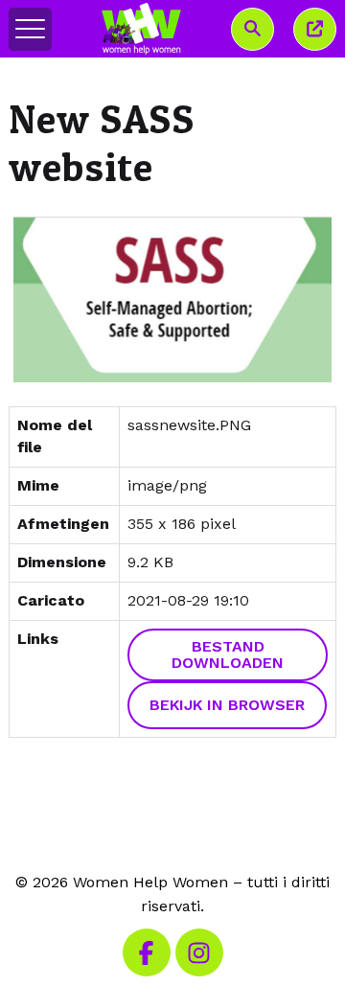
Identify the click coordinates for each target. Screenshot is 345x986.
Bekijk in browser (227, 705)
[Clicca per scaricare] (172, 300)
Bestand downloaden (228, 655)
